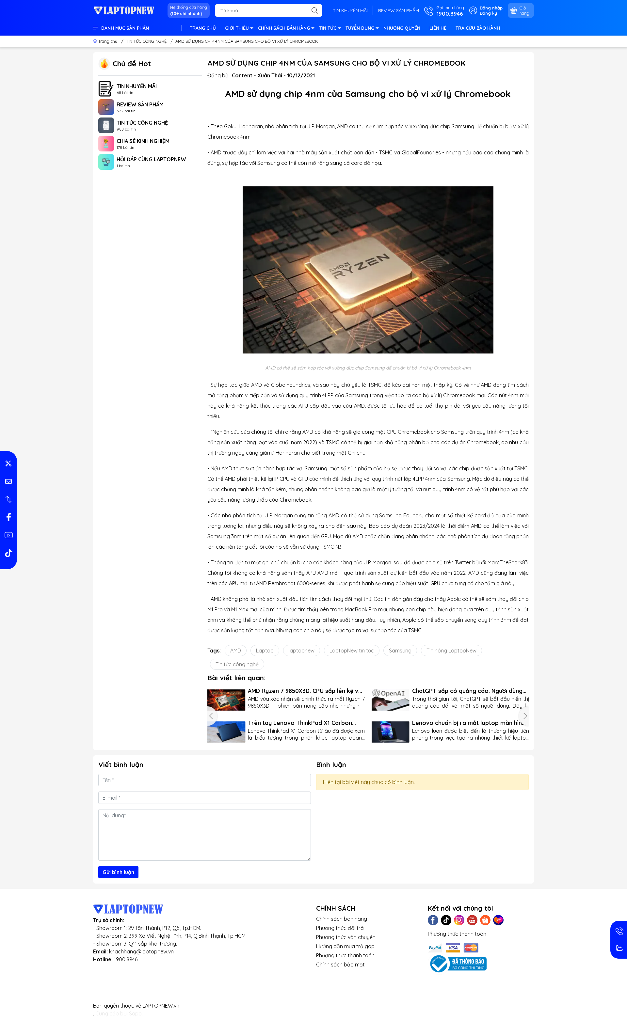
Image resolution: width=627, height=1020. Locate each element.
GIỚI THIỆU (237, 28)
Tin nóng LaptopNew (451, 650)
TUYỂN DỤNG (360, 28)
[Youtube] (472, 920)
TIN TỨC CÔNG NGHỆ (142, 122)
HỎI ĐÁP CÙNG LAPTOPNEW (151, 159)
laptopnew (301, 650)
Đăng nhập (491, 7)
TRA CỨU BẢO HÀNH (478, 28)
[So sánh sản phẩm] (8, 499)
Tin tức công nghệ (237, 664)
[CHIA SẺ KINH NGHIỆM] (106, 143)
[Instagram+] (459, 920)
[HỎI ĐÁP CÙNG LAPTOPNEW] (106, 161)
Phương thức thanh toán (345, 955)
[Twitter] (446, 920)
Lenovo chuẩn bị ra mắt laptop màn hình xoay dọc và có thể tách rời (468, 722)
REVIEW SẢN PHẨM (398, 10)
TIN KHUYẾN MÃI (350, 10)
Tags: (214, 650)
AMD (235, 650)
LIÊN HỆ (437, 28)
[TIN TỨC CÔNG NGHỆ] (106, 124)
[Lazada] (498, 920)
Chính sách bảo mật (340, 964)
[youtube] (8, 535)
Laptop (265, 650)
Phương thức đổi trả (340, 928)
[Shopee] (485, 920)
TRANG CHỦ (203, 28)
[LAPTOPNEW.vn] (124, 10)
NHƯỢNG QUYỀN (401, 28)
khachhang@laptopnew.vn (141, 951)
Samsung (400, 650)
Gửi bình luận (118, 872)
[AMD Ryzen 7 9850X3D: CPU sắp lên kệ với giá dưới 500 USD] (226, 700)
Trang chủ (108, 41)
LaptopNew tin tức (352, 650)
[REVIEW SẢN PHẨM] (106, 106)
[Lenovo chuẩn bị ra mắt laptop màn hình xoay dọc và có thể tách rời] (390, 732)
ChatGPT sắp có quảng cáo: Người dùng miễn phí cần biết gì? (467, 690)
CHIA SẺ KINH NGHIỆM (143, 141)
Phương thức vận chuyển (346, 937)
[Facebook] (433, 920)
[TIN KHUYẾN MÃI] (106, 88)
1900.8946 (125, 959)
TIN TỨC (327, 28)
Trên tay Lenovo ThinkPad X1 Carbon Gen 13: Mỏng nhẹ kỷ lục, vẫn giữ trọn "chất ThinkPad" (300, 722)
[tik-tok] (8, 553)
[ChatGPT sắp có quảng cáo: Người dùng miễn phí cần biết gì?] (390, 700)
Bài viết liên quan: (236, 677)
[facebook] (8, 517)
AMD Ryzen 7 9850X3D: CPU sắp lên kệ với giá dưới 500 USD (305, 690)
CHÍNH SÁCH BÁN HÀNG (284, 28)
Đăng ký (488, 13)
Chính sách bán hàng (341, 919)
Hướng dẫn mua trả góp (345, 946)
